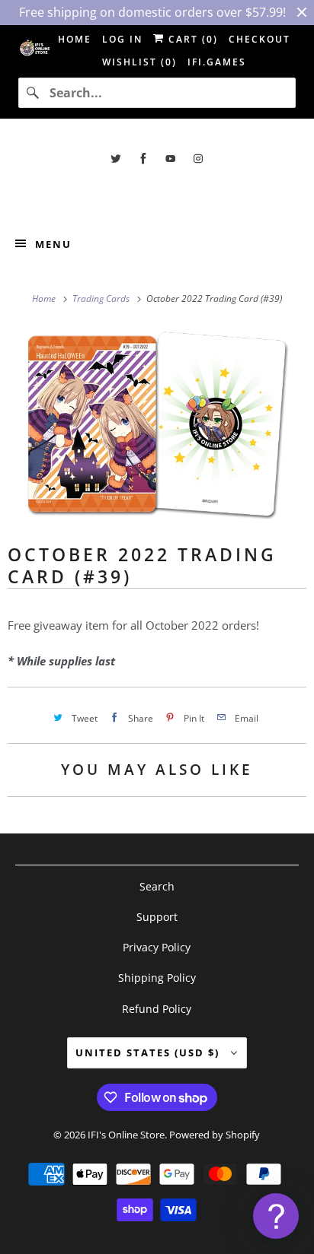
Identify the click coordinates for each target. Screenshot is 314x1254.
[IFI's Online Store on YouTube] (171, 158)
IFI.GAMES (216, 62)
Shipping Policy (157, 977)
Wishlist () (139, 62)
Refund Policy (156, 1009)
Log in (122, 39)
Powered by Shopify (214, 1134)
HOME (74, 39)
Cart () (191, 39)
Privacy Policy (157, 947)
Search (157, 886)
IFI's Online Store (126, 1134)
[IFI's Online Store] (156, 193)
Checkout (259, 39)
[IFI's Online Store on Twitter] (116, 158)
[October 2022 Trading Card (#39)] (157, 424)
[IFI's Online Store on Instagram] (198, 158)
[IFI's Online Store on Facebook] (143, 158)
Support (157, 917)
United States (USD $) (149, 1052)
